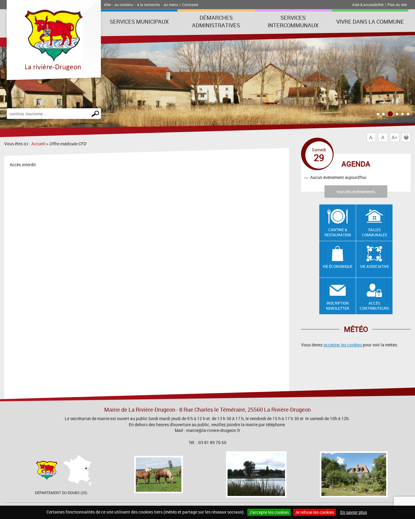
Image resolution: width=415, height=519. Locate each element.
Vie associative (374, 266)
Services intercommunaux (293, 21)
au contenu (124, 4)
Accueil (38, 144)
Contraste (190, 4)
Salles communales (374, 232)
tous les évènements (356, 191)
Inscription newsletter (337, 306)
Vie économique (337, 266)
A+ (394, 137)
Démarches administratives (216, 21)
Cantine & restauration (337, 232)
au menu (171, 4)
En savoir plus (353, 512)
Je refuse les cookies (314, 512)
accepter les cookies (343, 345)
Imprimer (410, 137)
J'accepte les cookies (269, 512)
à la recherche (148, 4)
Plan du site (397, 4)
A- (371, 137)
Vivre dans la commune (370, 21)
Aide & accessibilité (367, 4)
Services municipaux (139, 21)
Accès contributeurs (374, 306)
